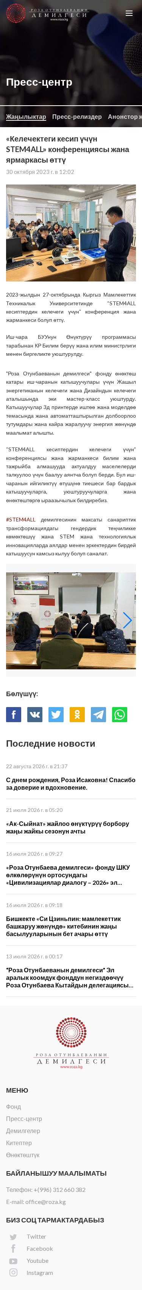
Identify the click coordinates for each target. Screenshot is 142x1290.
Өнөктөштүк (22, 1154)
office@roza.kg (45, 1201)
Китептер (19, 1142)
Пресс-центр (24, 1118)
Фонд (13, 1106)
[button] (129, 13)
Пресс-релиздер (77, 116)
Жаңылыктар (26, 116)
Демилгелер (23, 1130)
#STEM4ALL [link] (21, 519)
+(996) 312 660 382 (60, 1189)
